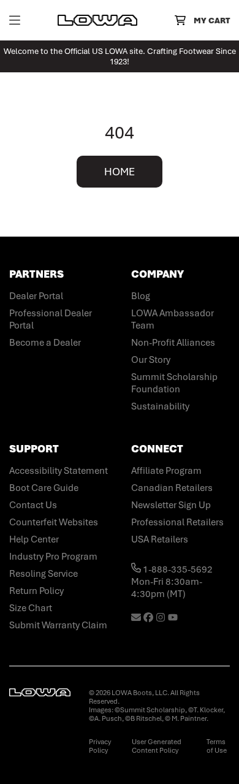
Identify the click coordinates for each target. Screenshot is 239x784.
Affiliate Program (166, 471)
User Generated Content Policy (156, 746)
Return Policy (36, 591)
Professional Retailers (177, 522)
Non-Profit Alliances (173, 343)
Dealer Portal (36, 296)
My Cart (212, 20)
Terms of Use (217, 746)
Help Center (34, 539)
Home (119, 171)
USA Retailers (159, 539)
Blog (140, 296)
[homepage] (97, 20)
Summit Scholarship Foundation (174, 383)
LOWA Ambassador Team (172, 319)
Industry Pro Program (53, 556)
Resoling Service (43, 574)
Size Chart (30, 608)
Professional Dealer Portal (50, 319)
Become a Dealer (45, 343)
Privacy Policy (100, 746)
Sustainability (160, 406)
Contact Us (33, 505)
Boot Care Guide (43, 488)
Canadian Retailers (172, 488)
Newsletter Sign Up (171, 505)
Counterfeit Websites (53, 522)
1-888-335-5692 (177, 569)
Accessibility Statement (58, 471)
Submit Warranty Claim (58, 625)
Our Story (150, 360)
